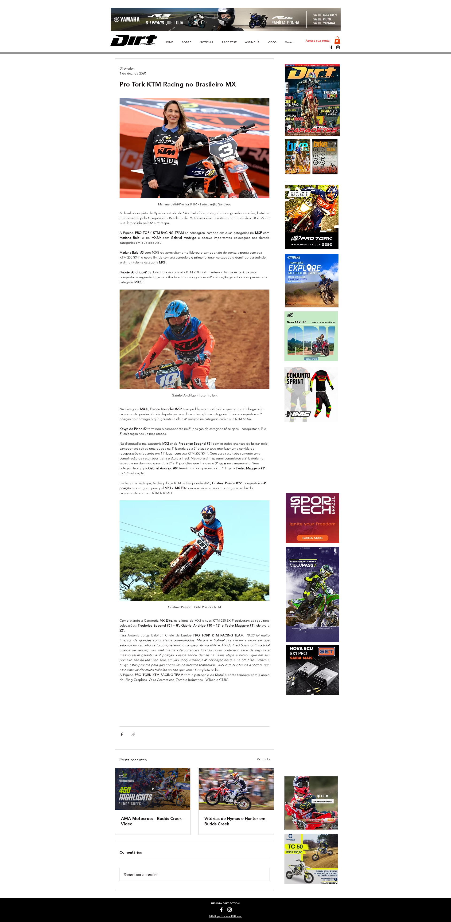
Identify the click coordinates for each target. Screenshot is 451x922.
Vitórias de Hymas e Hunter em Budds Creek (234, 821)
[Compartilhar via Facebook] (122, 734)
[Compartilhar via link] (133, 734)
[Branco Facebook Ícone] (221, 910)
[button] (337, 40)
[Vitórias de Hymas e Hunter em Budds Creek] (236, 789)
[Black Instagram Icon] (338, 47)
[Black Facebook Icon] (331, 47)
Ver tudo (263, 759)
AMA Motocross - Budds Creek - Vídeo (152, 821)
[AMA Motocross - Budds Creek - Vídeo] (152, 789)
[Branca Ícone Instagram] (230, 910)
